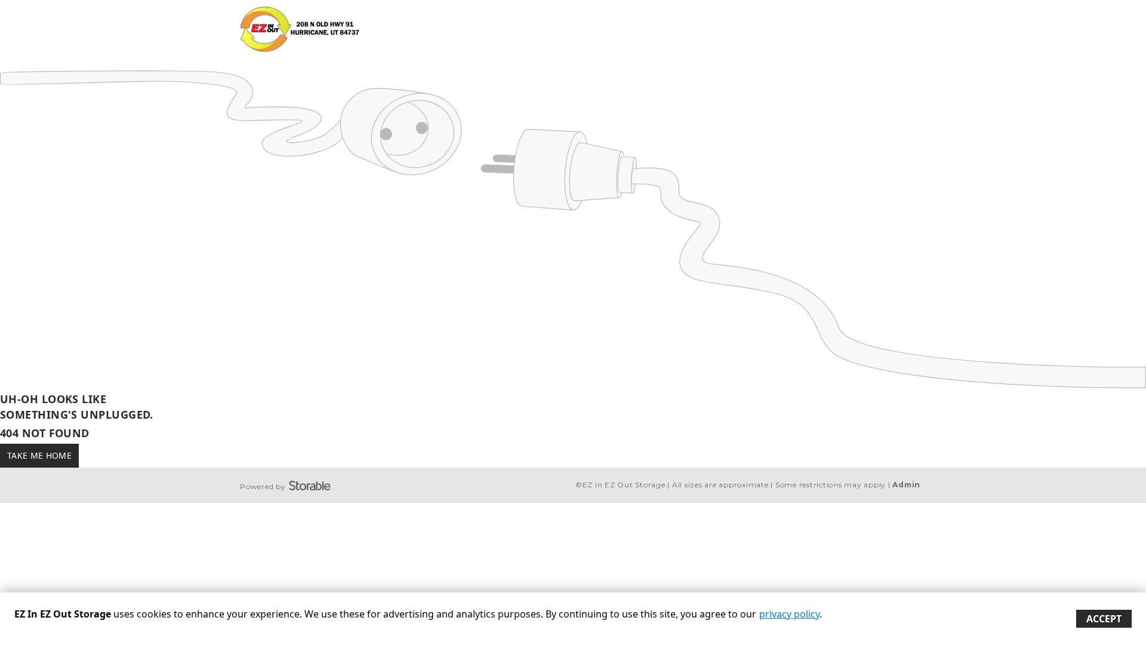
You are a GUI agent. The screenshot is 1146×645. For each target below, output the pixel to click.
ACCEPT (1104, 618)
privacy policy (789, 614)
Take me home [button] (39, 455)
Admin (906, 484)
